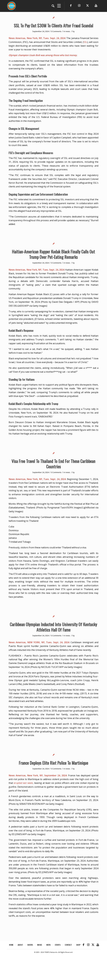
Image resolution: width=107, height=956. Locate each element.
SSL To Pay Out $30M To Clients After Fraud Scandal (53, 25)
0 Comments (56, 31)
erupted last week (23, 782)
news (67, 31)
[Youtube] (96, 5)
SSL (85, 42)
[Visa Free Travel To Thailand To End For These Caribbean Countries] (53, 453)
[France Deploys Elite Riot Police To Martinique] (53, 754)
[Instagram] (79, 5)
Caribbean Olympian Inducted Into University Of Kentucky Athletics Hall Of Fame (53, 627)
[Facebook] (71, 5)
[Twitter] (87, 5)
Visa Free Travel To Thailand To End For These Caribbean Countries (53, 464)
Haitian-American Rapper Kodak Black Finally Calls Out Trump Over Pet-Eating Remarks (53, 254)
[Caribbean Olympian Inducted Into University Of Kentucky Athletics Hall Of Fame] (53, 616)
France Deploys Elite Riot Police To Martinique (53, 763)
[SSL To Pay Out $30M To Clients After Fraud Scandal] (53, 17)
